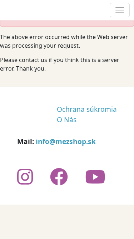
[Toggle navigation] (120, 10)
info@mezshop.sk (66, 141)
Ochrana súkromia (87, 109)
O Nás (66, 119)
